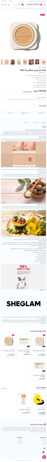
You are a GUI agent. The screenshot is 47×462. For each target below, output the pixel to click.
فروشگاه (10, 1)
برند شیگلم (15, 248)
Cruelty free (8, 320)
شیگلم (16, 242)
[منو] (45, 4)
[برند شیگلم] (42, 105)
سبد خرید (20, 444)
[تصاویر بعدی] (2, 62)
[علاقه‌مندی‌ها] (5, 4)
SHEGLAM (40, 244)
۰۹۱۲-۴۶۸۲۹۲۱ (3, 1)
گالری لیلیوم (36, 242)
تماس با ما (44, 444)
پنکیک (32, 8)
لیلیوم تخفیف (31, 99)
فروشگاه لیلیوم (39, 248)
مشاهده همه (4, 388)
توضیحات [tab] (43, 122)
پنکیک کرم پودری (16, 99)
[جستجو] (22, 5)
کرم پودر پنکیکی (9, 99)
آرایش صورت (37, 8)
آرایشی (42, 8)
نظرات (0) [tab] (24, 122)
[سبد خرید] (2, 4)
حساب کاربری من (19, 442)
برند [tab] (29, 122)
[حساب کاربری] (8, 4)
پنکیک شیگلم (21, 99)
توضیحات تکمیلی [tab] (36, 122)
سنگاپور (11, 317)
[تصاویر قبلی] (45, 62)
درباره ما (44, 442)
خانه (45, 8)
